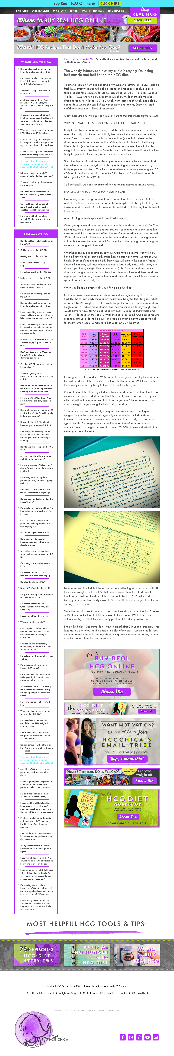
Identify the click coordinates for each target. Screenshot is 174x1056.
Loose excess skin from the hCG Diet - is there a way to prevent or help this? (36, 342)
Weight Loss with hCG (36, 62)
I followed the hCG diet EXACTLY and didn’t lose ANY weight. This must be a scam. (35, 723)
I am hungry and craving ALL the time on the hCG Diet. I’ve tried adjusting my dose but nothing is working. (35, 436)
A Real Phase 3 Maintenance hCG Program (105, 986)
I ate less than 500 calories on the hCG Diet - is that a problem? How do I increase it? (36, 836)
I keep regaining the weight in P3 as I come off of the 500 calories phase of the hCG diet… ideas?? (36, 784)
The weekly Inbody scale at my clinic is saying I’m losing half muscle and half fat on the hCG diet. (36, 163)
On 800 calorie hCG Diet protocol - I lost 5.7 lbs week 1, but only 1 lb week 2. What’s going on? (36, 81)
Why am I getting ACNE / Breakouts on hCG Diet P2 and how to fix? (36, 376)
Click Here (109, 3)
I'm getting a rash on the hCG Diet (35, 271)
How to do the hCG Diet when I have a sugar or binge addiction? (35, 424)
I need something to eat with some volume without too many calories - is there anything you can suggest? (36, 315)
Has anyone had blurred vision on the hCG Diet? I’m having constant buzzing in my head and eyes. (36, 388)
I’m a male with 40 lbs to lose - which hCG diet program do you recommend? (35, 218)
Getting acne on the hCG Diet (33, 250)
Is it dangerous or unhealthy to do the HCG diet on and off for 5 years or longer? (36, 747)
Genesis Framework (96, 1010)
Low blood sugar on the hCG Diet (35, 532)
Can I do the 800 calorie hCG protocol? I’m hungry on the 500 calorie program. (35, 523)
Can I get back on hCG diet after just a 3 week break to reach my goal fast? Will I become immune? (36, 206)
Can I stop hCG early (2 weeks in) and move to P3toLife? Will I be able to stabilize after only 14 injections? (35, 633)
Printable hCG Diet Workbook (133, 993)
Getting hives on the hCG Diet (33, 256)
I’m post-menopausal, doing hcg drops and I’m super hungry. (35, 795)
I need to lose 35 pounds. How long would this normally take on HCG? (36, 153)
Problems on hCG (36, 234)
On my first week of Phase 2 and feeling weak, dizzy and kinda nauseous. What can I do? (35, 677)
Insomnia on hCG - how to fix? (34, 615)
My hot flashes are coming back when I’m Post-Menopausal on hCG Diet (36, 554)
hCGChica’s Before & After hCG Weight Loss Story (51, 993)
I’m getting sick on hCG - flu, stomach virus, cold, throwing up (35, 574)
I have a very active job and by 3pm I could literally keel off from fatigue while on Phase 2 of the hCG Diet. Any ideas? (36, 905)
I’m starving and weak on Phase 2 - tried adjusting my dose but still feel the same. (36, 511)
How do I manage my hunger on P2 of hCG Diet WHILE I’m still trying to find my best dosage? (36, 412)
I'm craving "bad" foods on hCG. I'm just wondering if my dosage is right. (35, 400)
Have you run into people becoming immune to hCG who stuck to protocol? (34, 541)
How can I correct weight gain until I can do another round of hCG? (36, 70)
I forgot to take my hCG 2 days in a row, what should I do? (36, 596)
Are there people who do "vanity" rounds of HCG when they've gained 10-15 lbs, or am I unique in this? (36, 104)
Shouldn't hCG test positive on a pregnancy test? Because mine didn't (34, 772)
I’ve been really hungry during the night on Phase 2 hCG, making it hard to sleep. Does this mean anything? (36, 822)
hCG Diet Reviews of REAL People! (97, 993)
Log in (118, 1010)
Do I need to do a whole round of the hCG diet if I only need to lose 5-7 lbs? (36, 194)
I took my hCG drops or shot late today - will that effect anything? (35, 491)
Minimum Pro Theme (78, 1010)
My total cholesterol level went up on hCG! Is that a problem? (35, 457)
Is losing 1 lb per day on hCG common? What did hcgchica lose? (36, 174)
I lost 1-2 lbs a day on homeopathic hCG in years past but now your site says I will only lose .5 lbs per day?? (36, 142)
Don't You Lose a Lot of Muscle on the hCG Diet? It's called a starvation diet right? (35, 354)
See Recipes (142, 48)
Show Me (112, 691)
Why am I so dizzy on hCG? (33, 622)
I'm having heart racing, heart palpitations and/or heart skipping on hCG (36, 480)
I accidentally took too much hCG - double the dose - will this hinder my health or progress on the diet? (36, 860)
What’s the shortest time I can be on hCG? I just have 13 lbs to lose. (36, 132)
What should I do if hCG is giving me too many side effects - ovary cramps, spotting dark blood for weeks (35, 691)
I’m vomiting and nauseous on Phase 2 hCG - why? (34, 667)
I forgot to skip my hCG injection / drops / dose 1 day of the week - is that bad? (36, 468)
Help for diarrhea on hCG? (32, 581)
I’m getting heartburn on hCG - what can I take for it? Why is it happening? (34, 606)
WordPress (110, 1010)
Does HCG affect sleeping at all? (35, 588)
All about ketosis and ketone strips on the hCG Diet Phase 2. (35, 286)
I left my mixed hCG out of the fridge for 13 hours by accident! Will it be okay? (35, 735)
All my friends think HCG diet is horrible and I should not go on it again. (35, 848)
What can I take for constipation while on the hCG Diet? (35, 712)
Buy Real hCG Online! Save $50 (63, 986)
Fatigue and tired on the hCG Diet (35, 278)
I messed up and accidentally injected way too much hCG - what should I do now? (36, 646)
